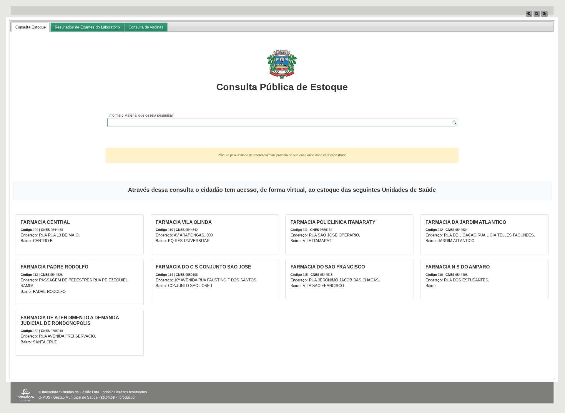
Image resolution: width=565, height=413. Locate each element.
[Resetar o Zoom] (537, 14)
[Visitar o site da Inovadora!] (25, 395)
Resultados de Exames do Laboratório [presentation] (87, 27)
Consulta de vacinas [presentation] (146, 27)
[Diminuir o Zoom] (529, 14)
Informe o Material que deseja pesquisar (141, 115)
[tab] (30, 27)
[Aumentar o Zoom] (544, 14)
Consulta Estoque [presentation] (30, 27)
